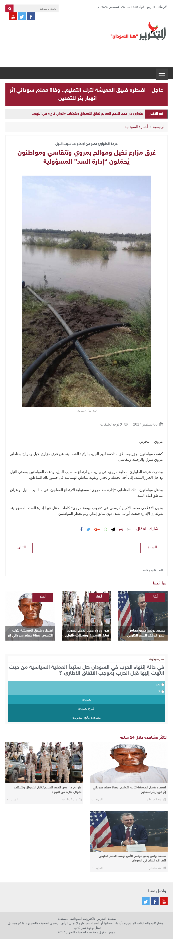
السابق (152, 547)
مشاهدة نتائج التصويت (86, 717)
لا (159, 691)
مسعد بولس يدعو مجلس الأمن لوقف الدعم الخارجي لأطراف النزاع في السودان (146, 633)
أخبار (144, 127)
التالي (21, 547)
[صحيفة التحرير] (138, 31)
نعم (158, 684)
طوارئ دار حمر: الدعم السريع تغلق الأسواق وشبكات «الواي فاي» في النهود (87, 114)
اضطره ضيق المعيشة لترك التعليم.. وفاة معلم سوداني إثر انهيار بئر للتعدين (30, 633)
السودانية (131, 127)
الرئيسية (159, 127)
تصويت (86, 699)
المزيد (99, 799)
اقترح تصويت (86, 708)
